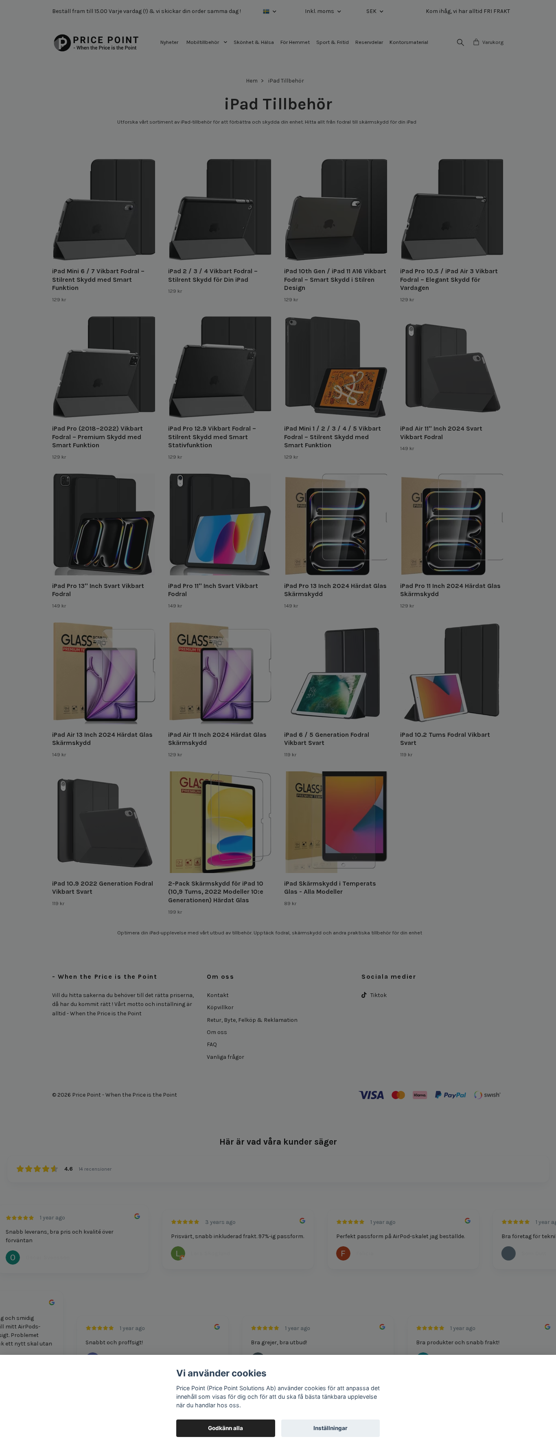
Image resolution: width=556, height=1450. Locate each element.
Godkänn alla (225, 1428)
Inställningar (330, 1428)
